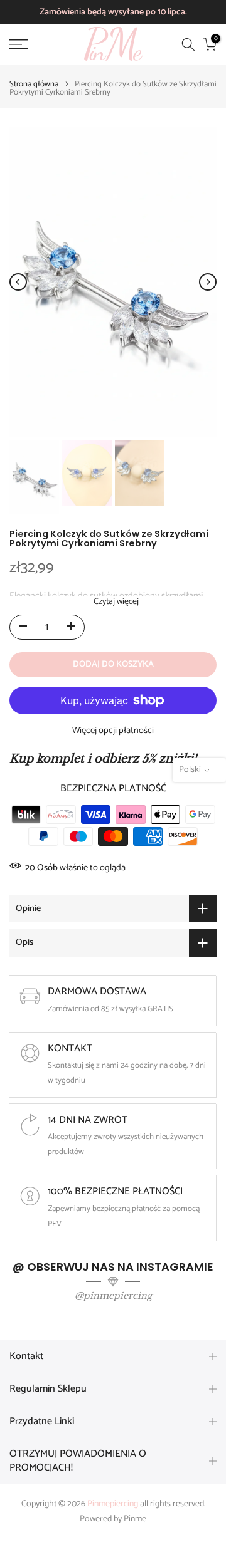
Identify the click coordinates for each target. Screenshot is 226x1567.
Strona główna (33, 84)
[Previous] (18, 282)
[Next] (208, 282)
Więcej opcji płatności (113, 730)
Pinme (135, 1519)
